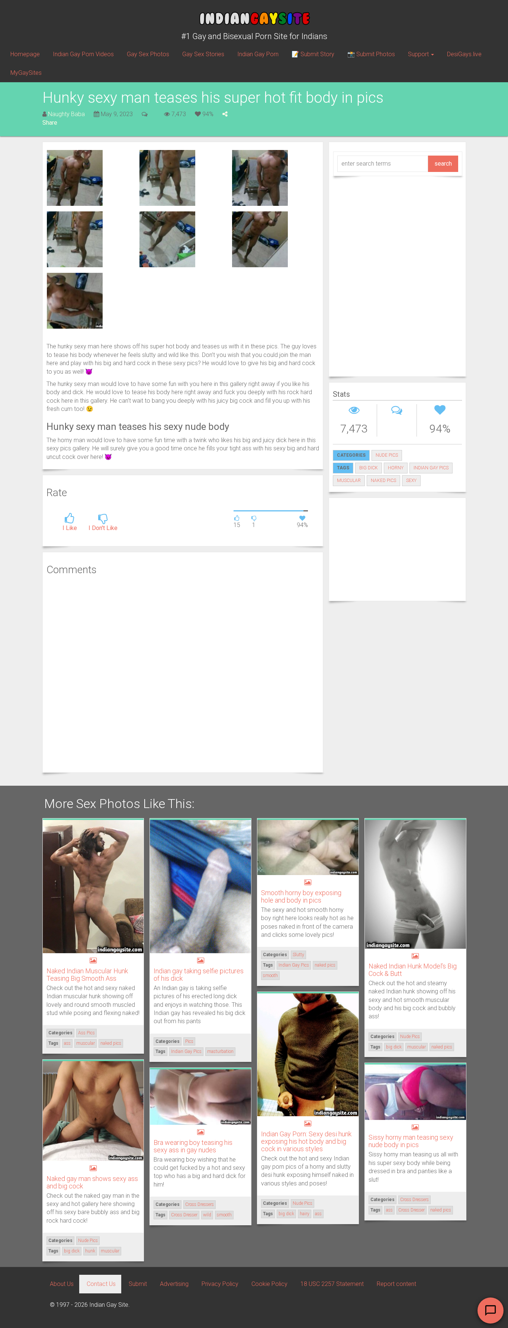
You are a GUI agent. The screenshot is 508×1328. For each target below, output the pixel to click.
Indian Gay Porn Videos (83, 54)
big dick (368, 467)
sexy (411, 480)
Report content (396, 1283)
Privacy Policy (220, 1283)
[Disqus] (182, 673)
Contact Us (101, 1283)
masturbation (220, 1051)
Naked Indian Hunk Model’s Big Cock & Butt (413, 969)
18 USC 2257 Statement (332, 1283)
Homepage (25, 54)
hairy (304, 1213)
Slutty (298, 954)
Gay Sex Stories (203, 54)
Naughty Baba (66, 114)
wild (207, 1214)
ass (67, 1043)
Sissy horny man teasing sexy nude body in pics (411, 1141)
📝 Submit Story (313, 54)
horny (395, 467)
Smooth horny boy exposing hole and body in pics (301, 896)
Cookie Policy (269, 1283)
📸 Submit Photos (371, 54)
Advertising (174, 1283)
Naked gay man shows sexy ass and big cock (92, 1182)
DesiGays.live (464, 54)
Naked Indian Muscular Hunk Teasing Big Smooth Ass (87, 974)
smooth (270, 975)
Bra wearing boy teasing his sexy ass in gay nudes (193, 1146)
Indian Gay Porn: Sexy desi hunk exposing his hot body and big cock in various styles (306, 1141)
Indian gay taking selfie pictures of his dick (199, 974)
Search (443, 163)
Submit (138, 1283)
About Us (62, 1283)
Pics (189, 1041)
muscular (349, 480)
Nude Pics (387, 455)
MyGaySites (26, 72)
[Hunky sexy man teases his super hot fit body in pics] (75, 177)
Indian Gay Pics (186, 1051)
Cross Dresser (411, 1210)
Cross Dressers (414, 1199)
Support (419, 54)
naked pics (383, 480)
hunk (90, 1251)
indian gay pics (431, 467)
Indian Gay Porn (258, 54)
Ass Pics (86, 1032)
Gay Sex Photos (148, 54)
